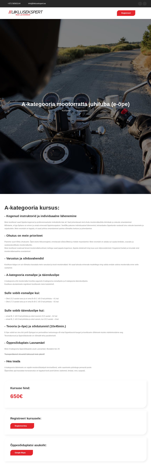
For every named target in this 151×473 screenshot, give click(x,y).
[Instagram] (145, 4)
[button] (141, 13)
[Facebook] (140, 4)
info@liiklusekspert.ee (37, 4)
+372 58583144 (14, 4)
